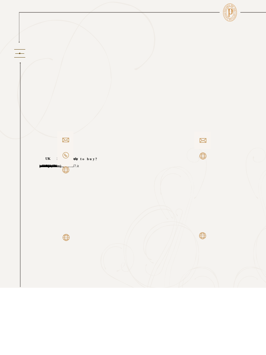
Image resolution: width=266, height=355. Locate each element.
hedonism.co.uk (50, 165)
